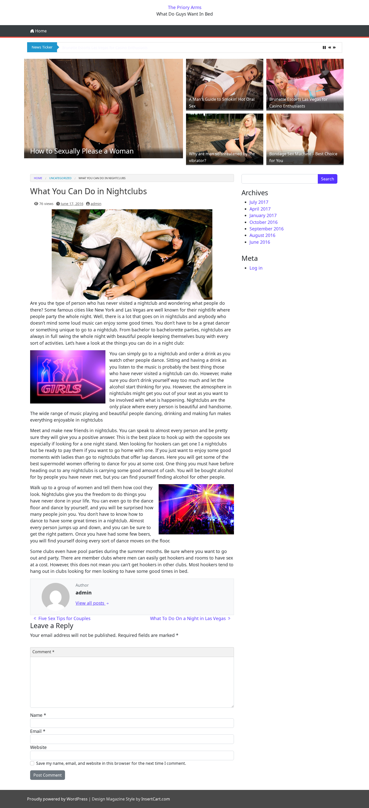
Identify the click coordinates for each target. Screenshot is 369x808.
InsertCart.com (155, 799)
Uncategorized (60, 178)
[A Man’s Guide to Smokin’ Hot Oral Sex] (224, 83)
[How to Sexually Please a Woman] (103, 108)
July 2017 (259, 202)
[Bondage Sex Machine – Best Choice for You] (305, 138)
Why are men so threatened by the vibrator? (99, 47)
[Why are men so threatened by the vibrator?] (224, 138)
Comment (43, 651)
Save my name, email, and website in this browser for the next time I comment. (111, 763)
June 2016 (260, 242)
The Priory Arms (184, 7)
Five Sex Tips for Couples (63, 618)
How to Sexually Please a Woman (82, 151)
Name (38, 715)
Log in (256, 268)
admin (96, 203)
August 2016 (262, 235)
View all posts (90, 603)
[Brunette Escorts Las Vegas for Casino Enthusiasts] (305, 83)
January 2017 (263, 215)
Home (40, 31)
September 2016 (267, 229)
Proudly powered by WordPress (57, 799)
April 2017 (260, 209)
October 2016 (264, 222)
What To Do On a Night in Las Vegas (188, 618)
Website (38, 747)
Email (37, 731)
